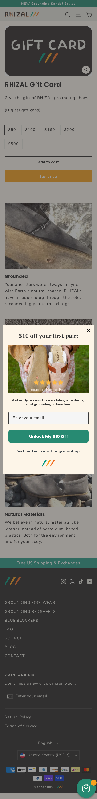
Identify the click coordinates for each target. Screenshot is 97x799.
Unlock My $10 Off (48, 436)
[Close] (88, 330)
